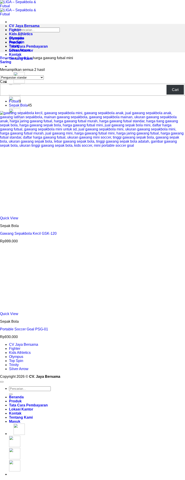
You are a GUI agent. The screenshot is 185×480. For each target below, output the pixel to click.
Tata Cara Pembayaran (28, 46)
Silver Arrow (19, 50)
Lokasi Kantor (21, 409)
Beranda (7, 58)
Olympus (16, 38)
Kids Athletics (21, 34)
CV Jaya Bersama (24, 26)
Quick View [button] (9, 218)
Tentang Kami (21, 417)
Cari (3, 81)
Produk (23, 58)
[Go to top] (2, 382)
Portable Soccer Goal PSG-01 (24, 329)
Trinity (14, 46)
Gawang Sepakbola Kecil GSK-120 (28, 233)
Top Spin (16, 42)
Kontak (15, 54)
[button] (5, 62)
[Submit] (11, 394)
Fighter (15, 30)
